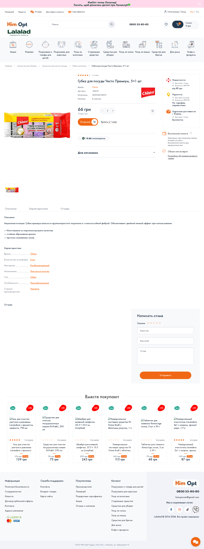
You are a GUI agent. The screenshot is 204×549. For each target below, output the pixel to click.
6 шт (32, 259)
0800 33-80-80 (138, 24)
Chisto (95, 87)
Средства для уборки (27, 66)
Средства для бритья (121, 520)
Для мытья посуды (39, 271)
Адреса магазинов (14, 510)
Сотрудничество (13, 491)
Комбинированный (39, 265)
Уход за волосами (120, 496)
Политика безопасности (17, 486)
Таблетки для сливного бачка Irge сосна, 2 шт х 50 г (152, 447)
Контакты (9, 506)
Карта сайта (46, 496)
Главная (8, 66)
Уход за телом (118, 510)
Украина (34, 288)
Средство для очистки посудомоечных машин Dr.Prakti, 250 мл (54, 447)
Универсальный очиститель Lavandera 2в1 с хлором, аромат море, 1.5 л (186, 447)
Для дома (116, 525)
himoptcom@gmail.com (187, 497)
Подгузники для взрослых (124, 491)
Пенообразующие (39, 283)
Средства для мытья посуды (54, 66)
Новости (22, 12)
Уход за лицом (118, 515)
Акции (79, 501)
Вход (183, 11)
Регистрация (173, 11)
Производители (84, 486)
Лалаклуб (9, 12)
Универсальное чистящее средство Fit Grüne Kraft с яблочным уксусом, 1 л (120, 447)
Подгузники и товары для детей (127, 486)
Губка (33, 277)
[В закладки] (152, 110)
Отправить (165, 375)
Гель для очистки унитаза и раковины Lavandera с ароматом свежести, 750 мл (21, 447)
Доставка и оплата (55, 12)
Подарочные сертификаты (89, 496)
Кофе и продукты (120, 530)
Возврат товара (48, 491)
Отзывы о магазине (85, 506)
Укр (197, 11)
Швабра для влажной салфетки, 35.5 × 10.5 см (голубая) (87, 447)
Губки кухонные (79, 66)
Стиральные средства (122, 501)
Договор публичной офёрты (19, 501)
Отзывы (38, 11)
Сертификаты (78, 11)
